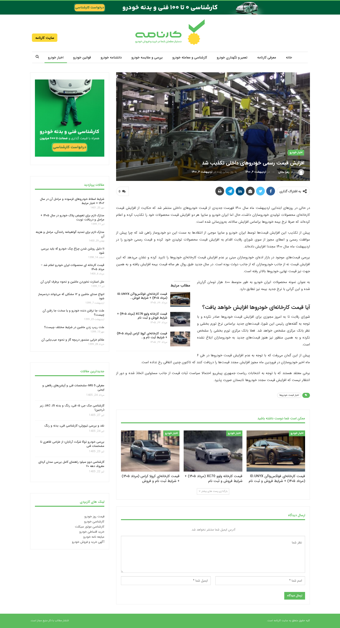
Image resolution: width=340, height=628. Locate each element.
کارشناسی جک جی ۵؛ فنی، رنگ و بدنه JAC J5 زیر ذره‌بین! (72, 407)
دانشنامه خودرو (111, 57)
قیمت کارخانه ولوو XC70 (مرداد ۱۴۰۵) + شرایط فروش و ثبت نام (142, 315)
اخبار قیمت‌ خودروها (289, 395)
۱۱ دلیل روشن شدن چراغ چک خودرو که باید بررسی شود (72, 250)
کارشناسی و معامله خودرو (189, 57)
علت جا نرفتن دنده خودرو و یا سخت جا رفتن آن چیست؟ (73, 312)
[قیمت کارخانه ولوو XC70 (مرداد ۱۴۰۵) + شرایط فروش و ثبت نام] (180, 319)
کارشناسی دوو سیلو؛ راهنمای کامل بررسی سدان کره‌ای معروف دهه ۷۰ (71, 464)
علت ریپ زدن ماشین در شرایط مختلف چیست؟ (74, 327)
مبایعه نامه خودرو (93, 536)
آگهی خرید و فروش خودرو (88, 542)
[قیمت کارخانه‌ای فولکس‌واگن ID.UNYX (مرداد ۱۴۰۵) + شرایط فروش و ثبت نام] (180, 299)
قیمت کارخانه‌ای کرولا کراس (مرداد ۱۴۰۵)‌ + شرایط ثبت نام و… (142, 335)
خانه (289, 57)
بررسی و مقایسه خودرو (147, 57)
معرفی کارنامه (266, 57)
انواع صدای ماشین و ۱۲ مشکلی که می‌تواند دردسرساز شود (71, 296)
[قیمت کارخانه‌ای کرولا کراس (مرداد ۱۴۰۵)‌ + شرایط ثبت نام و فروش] (180, 339)
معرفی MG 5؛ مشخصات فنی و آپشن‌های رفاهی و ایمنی (73, 387)
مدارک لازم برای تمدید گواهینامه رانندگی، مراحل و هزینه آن (70, 234)
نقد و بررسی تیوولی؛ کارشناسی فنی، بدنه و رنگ (74, 426)
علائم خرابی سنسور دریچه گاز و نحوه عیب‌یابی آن (72, 339)
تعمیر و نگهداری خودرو (232, 57)
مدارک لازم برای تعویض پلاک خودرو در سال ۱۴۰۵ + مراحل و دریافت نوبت (72, 217)
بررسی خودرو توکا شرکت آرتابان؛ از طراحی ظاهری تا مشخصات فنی (72, 443)
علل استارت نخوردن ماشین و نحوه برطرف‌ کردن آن (72, 281)
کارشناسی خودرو (94, 521)
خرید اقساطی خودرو (91, 531)
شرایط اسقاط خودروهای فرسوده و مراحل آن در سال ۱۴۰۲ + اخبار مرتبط (72, 200)
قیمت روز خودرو (94, 516)
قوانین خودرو (82, 57)
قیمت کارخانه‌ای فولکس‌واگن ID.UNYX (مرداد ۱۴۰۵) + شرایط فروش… (142, 296)
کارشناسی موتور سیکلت (89, 526)
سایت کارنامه (44, 38)
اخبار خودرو (55, 57)
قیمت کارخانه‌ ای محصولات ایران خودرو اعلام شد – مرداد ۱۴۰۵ (72, 267)
